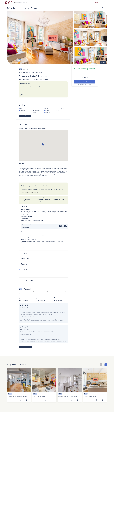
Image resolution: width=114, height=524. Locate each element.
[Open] (27, 3)
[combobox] (21, 3)
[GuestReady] (8, 2)
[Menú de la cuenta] (106, 2)
